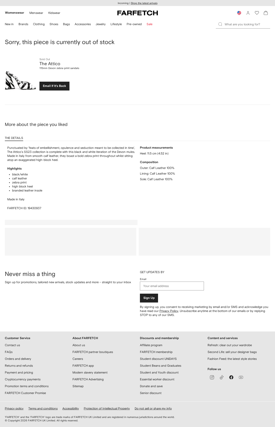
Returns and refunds (19, 365)
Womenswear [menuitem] (14, 12)
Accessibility (70, 408)
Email (143, 279)
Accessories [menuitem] (83, 24)
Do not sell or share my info (153, 408)
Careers (77, 358)
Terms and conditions (43, 408)
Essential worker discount (157, 379)
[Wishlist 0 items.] (256, 12)
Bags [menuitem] (66, 24)
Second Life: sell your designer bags (232, 351)
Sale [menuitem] (149, 24)
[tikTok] (221, 377)
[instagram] (212, 377)
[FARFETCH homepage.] (137, 12)
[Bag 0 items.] (265, 12)
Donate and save (151, 386)
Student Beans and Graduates (160, 365)
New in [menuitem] (9, 24)
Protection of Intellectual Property (107, 408)
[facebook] (231, 377)
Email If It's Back (54, 85)
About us (78, 345)
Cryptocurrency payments (22, 379)
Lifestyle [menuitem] (116, 24)
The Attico (49, 63)
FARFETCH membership (156, 351)
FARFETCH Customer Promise (25, 392)
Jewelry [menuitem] (101, 24)
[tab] (15, 136)
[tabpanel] (137, 178)
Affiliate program (151, 345)
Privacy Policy (168, 310)
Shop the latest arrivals (144, 3)
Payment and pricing (19, 372)
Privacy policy (14, 408)
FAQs (8, 351)
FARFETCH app (83, 365)
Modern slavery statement (90, 372)
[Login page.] (248, 12)
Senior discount (150, 392)
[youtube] (241, 377)
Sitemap (78, 386)
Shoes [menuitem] (54, 24)
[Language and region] (239, 12)
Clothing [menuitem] (39, 24)
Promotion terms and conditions (27, 386)
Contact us (12, 345)
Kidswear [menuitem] (54, 12)
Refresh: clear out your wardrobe (230, 345)
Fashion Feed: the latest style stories (232, 358)
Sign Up (149, 297)
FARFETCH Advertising (88, 379)
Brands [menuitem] (23, 24)
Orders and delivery (18, 358)
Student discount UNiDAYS (158, 358)
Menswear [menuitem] (36, 12)
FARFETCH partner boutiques (92, 351)
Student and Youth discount (159, 372)
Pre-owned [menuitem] (134, 24)
